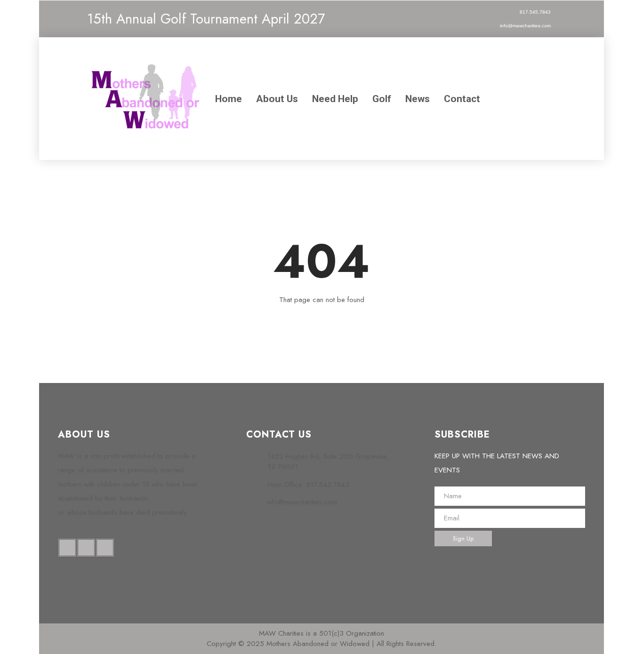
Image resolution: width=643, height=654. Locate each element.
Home (228, 98)
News (417, 98)
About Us (277, 98)
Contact (462, 98)
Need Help (335, 98)
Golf (381, 98)
